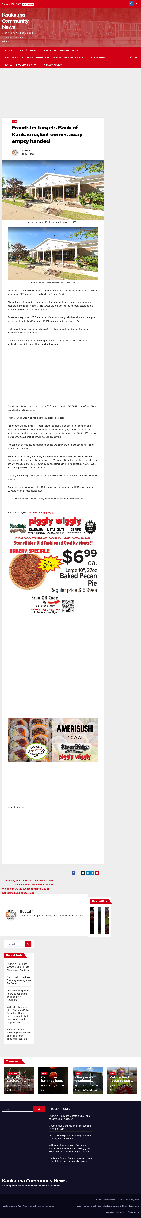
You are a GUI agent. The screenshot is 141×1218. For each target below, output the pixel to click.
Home (8, 50)
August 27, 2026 (52, 1086)
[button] (131, 57)
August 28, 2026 (18, 1086)
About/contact (28, 50)
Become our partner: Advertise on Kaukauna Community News (44, 57)
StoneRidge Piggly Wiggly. (42, 512)
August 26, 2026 (120, 1086)
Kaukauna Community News (15, 21)
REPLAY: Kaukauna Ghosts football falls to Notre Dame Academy (18, 967)
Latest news (98, 57)
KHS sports (12, 1073)
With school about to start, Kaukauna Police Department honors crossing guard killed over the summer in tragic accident (70, 1148)
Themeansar (49, 1206)
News (15, 121)
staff (27, 150)
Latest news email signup (21, 65)
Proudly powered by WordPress (15, 1206)
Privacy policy (52, 65)
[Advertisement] (53, 97)
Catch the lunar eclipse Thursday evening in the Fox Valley (19, 980)
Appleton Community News (61, 50)
